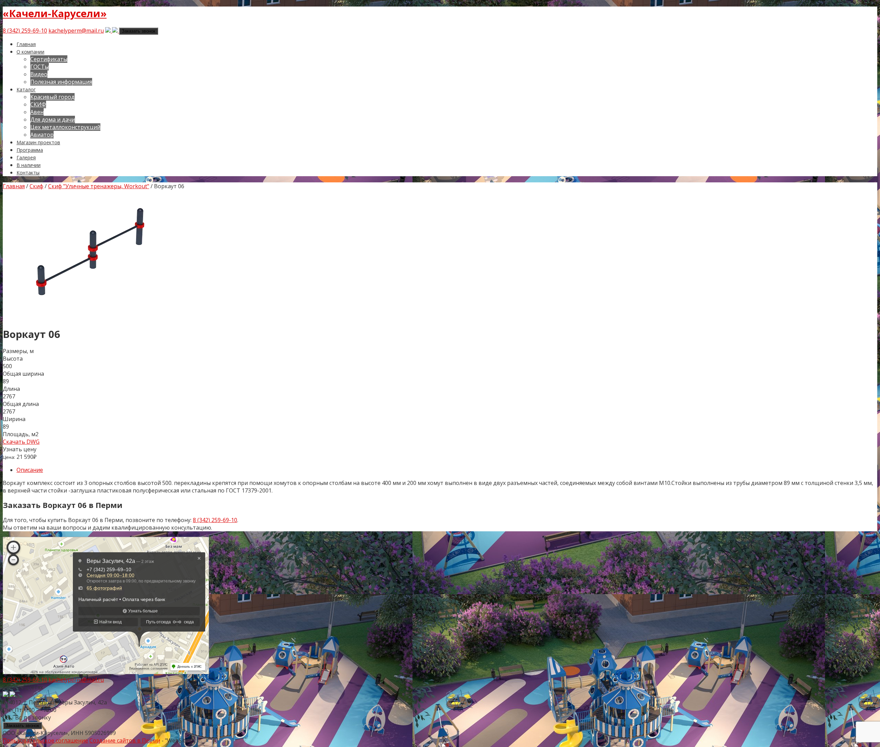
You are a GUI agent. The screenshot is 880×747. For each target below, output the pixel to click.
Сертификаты (48, 59)
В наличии (28, 165)
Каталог (26, 89)
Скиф (36, 186)
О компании (30, 51)
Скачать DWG (21, 441)
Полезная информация (61, 82)
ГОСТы (39, 66)
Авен (37, 112)
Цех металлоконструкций (65, 127)
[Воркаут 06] (89, 316)
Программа (29, 150)
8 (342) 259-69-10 (25, 30)
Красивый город (52, 97)
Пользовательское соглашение (45, 740)
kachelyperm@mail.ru (76, 30)
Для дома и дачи (52, 119)
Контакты (28, 172)
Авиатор (42, 134)
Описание (29, 470)
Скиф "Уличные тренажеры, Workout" (98, 186)
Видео (38, 74)
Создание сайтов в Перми (124, 740)
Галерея (26, 157)
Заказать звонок (138, 31)
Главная (26, 44)
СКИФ (38, 104)
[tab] (446, 470)
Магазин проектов (38, 142)
